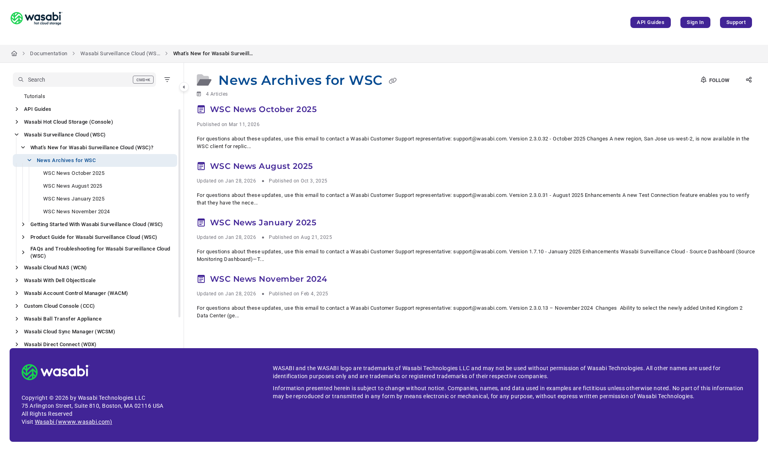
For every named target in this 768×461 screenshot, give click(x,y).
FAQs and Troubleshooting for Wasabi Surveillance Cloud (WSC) (100, 252)
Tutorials (34, 96)
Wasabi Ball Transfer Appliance (63, 319)
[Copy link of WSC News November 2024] (342, 280)
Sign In (695, 22)
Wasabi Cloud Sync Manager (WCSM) (69, 332)
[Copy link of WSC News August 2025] (328, 167)
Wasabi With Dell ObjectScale (60, 280)
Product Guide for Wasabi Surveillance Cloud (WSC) (94, 237)
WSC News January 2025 (73, 199)
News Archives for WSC (66, 160)
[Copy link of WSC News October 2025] (332, 110)
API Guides (650, 22)
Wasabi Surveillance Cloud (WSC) (120, 53)
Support (736, 22)
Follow (718, 80)
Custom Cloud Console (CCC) (59, 306)
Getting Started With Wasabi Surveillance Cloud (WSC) (96, 224)
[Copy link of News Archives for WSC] (392, 81)
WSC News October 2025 (73, 173)
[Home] (36, 22)
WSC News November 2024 (76, 211)
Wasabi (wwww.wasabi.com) (73, 422)
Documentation (48, 53)
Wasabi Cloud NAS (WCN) (55, 268)
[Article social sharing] (748, 80)
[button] (84, 79)
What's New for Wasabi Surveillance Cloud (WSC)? (213, 53)
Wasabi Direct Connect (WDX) (60, 344)
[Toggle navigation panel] (184, 87)
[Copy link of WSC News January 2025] (332, 223)
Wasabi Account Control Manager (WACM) (76, 293)
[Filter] (167, 79)
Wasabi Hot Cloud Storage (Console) (68, 122)
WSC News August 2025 (72, 186)
